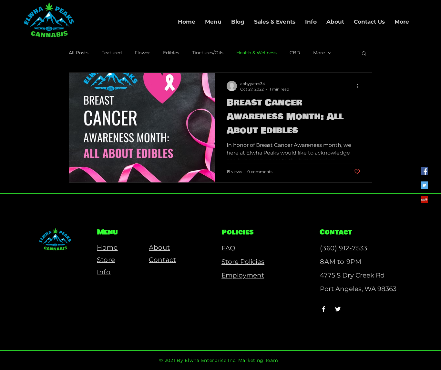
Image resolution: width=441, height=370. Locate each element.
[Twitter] (424, 185)
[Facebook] (424, 171)
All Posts (78, 53)
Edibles (171, 53)
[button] (364, 53)
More (319, 53)
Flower (142, 53)
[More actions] (359, 86)
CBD (295, 53)
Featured (111, 53)
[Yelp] (424, 199)
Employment (242, 275)
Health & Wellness (256, 53)
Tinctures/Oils (207, 53)
